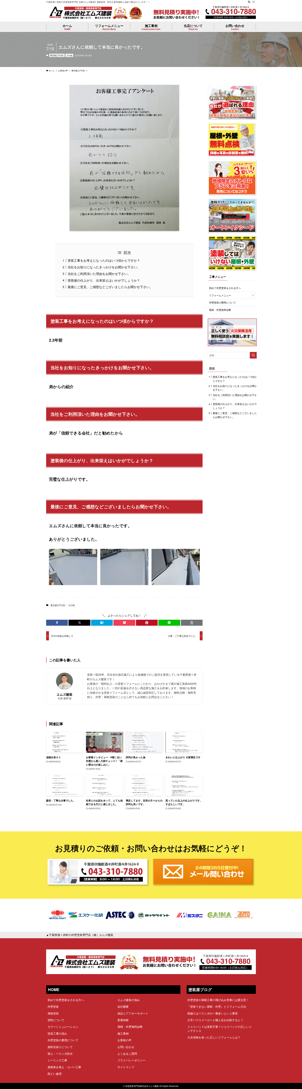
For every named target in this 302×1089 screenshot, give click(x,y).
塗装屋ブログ (200, 989)
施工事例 (123, 1033)
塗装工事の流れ (57, 1033)
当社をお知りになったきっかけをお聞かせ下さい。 (104, 267)
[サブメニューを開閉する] (252, 295)
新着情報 (123, 1020)
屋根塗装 (53, 1013)
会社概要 (123, 1007)
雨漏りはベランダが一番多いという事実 (212, 1013)
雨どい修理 (55, 1074)
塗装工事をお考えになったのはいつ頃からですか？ (104, 260)
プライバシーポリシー (131, 1060)
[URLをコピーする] (192, 623)
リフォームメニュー (220, 295)
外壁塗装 (53, 1007)
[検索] (253, 2)
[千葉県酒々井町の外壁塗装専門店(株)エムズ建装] (80, 13)
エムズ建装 (64, 694)
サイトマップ (125, 1067)
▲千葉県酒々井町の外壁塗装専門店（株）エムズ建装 (79, 935)
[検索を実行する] (253, 355)
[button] (57, 623)
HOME (53, 989)
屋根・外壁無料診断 (220, 310)
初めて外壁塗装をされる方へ (225, 288)
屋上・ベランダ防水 (60, 1054)
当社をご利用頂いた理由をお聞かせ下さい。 (99, 273)
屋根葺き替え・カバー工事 (64, 1067)
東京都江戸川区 (57, 55)
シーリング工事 (57, 1060)
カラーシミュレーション (63, 1027)
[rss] (249, 2)
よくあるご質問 (127, 1054)
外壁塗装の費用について (222, 302)
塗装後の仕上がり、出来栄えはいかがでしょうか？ (104, 280)
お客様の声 (124, 1040)
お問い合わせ (125, 1047)
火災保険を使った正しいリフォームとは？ (213, 1037)
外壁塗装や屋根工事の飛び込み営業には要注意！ (218, 1000)
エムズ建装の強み (128, 1000)
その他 (69, 55)
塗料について (56, 1020)
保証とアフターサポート (132, 1013)
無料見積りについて (60, 1047)
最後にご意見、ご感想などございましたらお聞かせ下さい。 (110, 286)
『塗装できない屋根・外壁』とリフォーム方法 (216, 1007)
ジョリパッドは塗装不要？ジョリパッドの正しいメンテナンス (219, 1029)
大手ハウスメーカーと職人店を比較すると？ (215, 1020)
